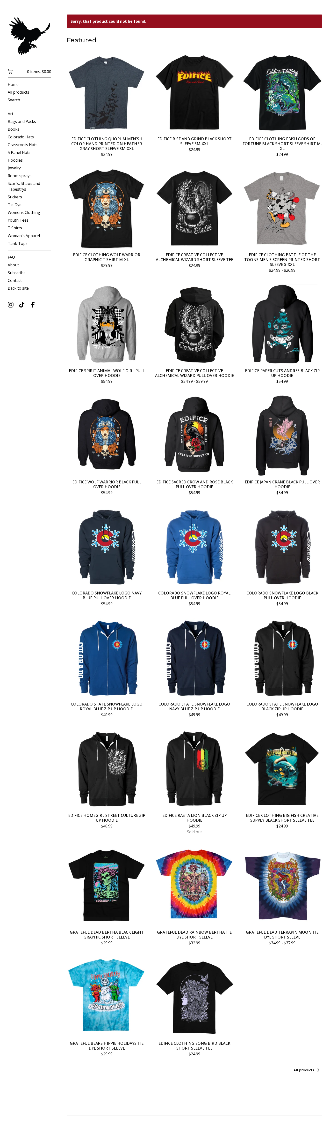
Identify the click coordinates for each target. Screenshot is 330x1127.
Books (13, 129)
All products (18, 92)
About (13, 265)
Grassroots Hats (22, 144)
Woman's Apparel (24, 235)
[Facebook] (33, 305)
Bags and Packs (22, 121)
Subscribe (17, 272)
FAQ (11, 257)
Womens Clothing (24, 212)
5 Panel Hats (19, 152)
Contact (15, 280)
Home (13, 84)
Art (10, 113)
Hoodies (15, 160)
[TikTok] (22, 305)
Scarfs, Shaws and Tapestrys (24, 186)
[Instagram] (11, 305)
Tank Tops (18, 243)
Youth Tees (18, 220)
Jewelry (14, 168)
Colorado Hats (21, 137)
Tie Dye (15, 204)
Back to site (18, 288)
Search (14, 100)
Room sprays (19, 175)
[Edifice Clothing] (29, 36)
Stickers (15, 197)
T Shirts (15, 228)
